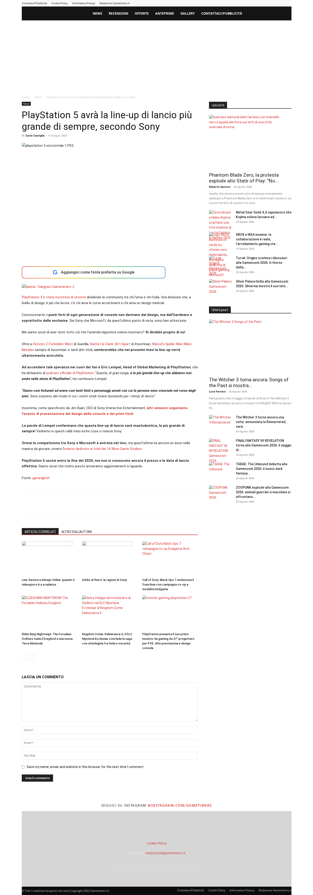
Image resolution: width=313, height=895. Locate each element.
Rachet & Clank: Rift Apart (110, 344)
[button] (285, 14)
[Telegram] (265, 3)
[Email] (79, 508)
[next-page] (32, 657)
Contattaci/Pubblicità (34, 3)
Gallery (187, 13)
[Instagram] (242, 3)
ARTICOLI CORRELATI (40, 532)
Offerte (142, 13)
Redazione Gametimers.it (115, 3)
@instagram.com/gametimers (180, 805)
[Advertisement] (157, 55)
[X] (280, 3)
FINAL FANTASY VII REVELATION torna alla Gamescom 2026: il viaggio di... (263, 445)
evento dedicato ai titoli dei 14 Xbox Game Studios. (103, 449)
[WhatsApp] (58, 508)
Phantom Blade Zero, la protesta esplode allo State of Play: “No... (244, 178)
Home (26, 97)
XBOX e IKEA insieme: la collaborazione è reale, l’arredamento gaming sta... (257, 239)
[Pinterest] (257, 3)
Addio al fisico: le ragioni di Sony (104, 580)
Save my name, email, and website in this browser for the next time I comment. (85, 767)
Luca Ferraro (217, 391)
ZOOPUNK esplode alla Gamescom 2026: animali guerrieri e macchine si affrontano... (263, 492)
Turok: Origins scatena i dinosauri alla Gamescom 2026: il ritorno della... (261, 262)
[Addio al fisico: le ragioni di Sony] (109, 558)
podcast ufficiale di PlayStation (70, 373)
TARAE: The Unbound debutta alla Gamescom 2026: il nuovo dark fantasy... (261, 468)
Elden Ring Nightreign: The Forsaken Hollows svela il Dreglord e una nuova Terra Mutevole (47, 638)
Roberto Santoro (220, 186)
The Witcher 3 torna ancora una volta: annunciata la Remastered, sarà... (261, 421)
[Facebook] (234, 3)
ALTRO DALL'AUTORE (76, 532)
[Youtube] (288, 3)
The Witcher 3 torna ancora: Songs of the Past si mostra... (248, 382)
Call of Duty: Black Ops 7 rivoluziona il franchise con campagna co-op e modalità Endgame (168, 584)
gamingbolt (41, 478)
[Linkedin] (249, 3)
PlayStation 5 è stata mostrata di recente (54, 297)
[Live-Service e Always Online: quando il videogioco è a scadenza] (49, 558)
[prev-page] (25, 657)
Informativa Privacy (83, 3)
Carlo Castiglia (34, 135)
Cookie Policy (59, 3)
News (97, 13)
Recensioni (118, 13)
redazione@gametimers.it (165, 853)
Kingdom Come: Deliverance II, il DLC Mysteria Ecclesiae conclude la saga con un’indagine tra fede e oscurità (107, 638)
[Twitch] (272, 3)
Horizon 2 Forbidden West (53, 344)
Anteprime (164, 13)
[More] (101, 508)
